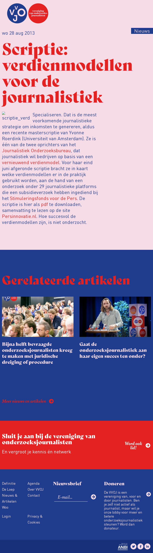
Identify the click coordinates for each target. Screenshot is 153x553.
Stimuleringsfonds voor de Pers (43, 198)
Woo (5, 507)
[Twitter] (133, 546)
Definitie (9, 483)
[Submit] (93, 496)
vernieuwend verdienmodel (30, 162)
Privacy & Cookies (35, 519)
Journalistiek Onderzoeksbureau (36, 150)
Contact (33, 495)
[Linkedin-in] (147, 546)
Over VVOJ (35, 489)
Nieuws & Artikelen (10, 498)
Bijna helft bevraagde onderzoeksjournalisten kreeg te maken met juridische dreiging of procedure (37, 352)
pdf (44, 204)
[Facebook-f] (140, 546)
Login (6, 516)
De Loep (8, 489)
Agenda (33, 483)
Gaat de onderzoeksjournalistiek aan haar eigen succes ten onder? (113, 349)
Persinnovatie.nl (19, 216)
